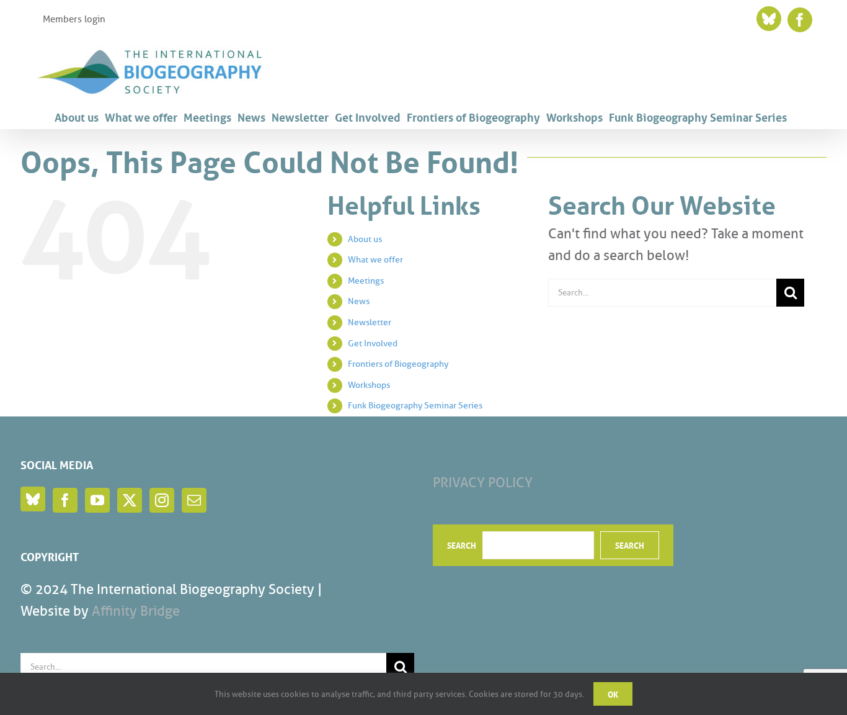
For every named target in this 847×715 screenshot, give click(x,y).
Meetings (366, 281)
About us (365, 239)
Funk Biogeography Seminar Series (415, 405)
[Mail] (194, 500)
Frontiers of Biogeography (398, 364)
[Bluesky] (32, 499)
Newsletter (369, 322)
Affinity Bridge (136, 611)
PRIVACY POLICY (483, 482)
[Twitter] (129, 500)
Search (461, 545)
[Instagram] (161, 500)
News (359, 301)
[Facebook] (65, 500)
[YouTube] (97, 500)
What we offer (375, 259)
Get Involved (372, 343)
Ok (613, 693)
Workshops (369, 385)
